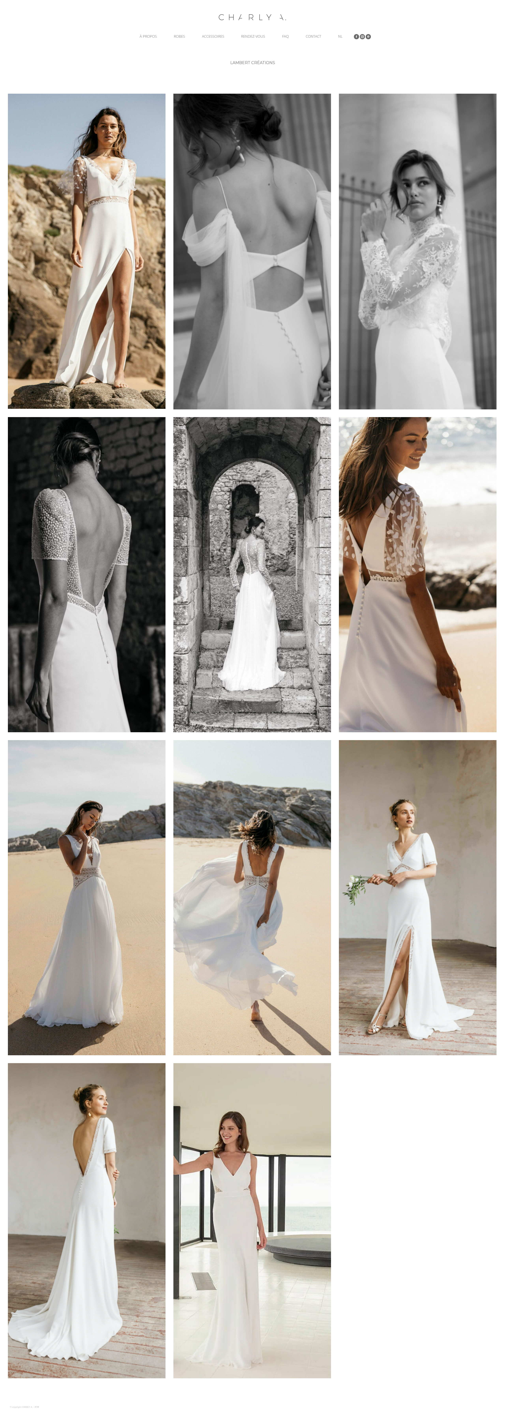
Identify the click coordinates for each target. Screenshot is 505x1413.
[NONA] (252, 574)
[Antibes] (252, 1220)
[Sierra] (418, 897)
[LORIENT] (87, 897)
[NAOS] (418, 251)
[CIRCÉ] (87, 251)
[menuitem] (340, 36)
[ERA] (252, 251)
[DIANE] (87, 574)
